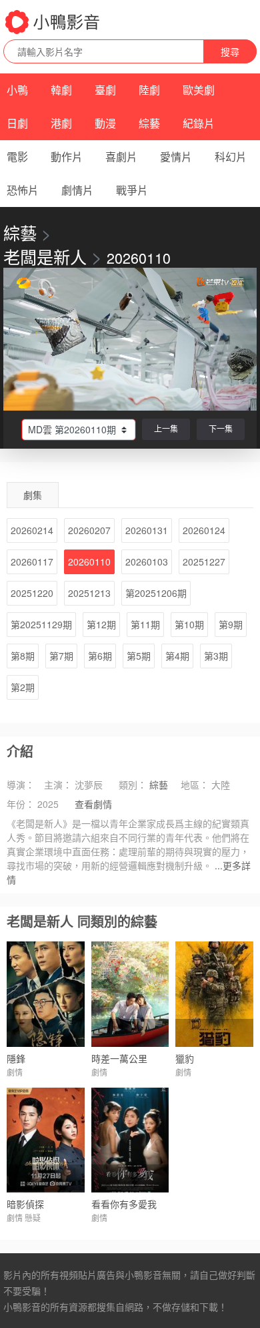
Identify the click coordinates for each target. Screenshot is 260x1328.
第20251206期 (156, 593)
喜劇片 (121, 156)
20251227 (204, 561)
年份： (21, 804)
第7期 (61, 655)
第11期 (145, 624)
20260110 (89, 561)
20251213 (89, 593)
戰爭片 (132, 190)
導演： (21, 784)
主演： (58, 784)
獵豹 (184, 1058)
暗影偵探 (25, 1203)
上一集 (166, 428)
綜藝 (149, 123)
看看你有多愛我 (124, 1203)
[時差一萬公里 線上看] (130, 993)
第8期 (23, 655)
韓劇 (61, 89)
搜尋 (230, 51)
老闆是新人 (45, 256)
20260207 (89, 530)
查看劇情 (93, 804)
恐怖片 (23, 190)
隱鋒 (16, 1058)
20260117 (32, 561)
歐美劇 (199, 89)
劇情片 (77, 190)
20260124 (204, 530)
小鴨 (17, 89)
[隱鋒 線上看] (46, 993)
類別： (133, 784)
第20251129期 (41, 624)
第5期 (139, 655)
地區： (195, 784)
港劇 (61, 123)
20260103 (146, 561)
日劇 (17, 123)
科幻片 (231, 156)
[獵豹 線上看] (214, 993)
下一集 (221, 428)
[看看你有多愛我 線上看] (130, 1140)
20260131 (146, 530)
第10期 (189, 624)
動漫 (105, 123)
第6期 (100, 655)
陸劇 (149, 89)
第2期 (23, 687)
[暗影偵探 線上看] (46, 1140)
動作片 (67, 156)
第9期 (231, 624)
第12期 (101, 624)
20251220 (32, 593)
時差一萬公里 (119, 1058)
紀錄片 (199, 123)
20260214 (32, 530)
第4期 (177, 655)
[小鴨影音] (53, 22)
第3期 (216, 655)
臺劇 (105, 89)
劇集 (32, 494)
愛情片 (176, 156)
